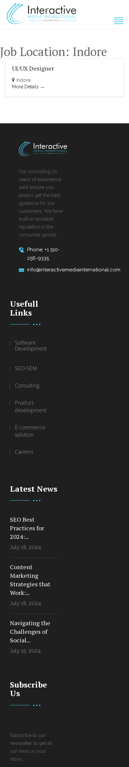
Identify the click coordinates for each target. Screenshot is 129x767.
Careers (24, 451)
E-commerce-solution (31, 431)
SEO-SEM (26, 368)
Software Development (31, 346)
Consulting (27, 385)
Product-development (30, 406)
